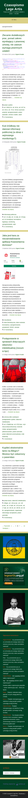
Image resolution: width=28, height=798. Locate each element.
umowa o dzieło (13, 114)
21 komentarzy (8, 226)
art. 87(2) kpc (18, 424)
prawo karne (7, 500)
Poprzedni (6, 526)
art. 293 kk (17, 508)
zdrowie (17, 327)
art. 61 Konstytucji (7, 219)
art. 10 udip (7, 217)
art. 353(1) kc (8, 107)
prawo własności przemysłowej (11, 434)
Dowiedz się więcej (8, 209)
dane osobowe (20, 322)
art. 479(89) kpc (8, 424)
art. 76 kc (11, 110)
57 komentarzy (8, 329)
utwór (20, 114)
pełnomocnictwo (7, 431)
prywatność (5, 327)
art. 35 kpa (22, 217)
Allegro (6, 503)
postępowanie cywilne (8, 419)
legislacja (5, 222)
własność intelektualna (19, 500)
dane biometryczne (9, 322)
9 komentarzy (8, 517)
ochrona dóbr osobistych (11, 417)
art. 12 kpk (10, 505)
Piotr (4, 658)
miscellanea (7, 320)
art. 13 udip (14, 217)
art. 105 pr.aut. (13, 503)
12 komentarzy (8, 117)
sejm (14, 224)
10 (24, 526)
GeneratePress (14, 795)
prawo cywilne (8, 105)
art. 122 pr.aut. (18, 505)
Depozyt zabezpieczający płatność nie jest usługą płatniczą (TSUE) (12, 694)
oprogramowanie (13, 112)
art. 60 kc (15, 107)
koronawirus (17, 219)
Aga (4, 680)
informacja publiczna (10, 214)
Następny (6, 528)
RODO (12, 327)
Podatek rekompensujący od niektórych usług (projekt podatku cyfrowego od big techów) (13, 701)
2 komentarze (8, 439)
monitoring (12, 222)
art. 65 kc (5, 110)
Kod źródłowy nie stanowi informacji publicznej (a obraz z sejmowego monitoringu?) (12, 132)
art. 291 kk (10, 508)
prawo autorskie (17, 431)
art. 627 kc (22, 107)
